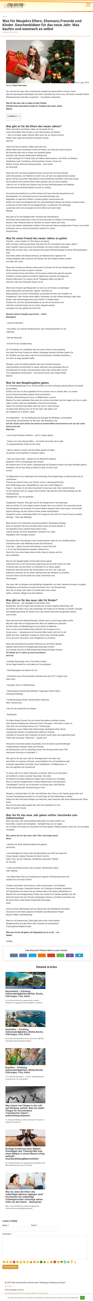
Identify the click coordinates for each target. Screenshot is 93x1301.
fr (39, 1293)
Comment (7, 1234)
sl (15, 1293)
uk (37, 1293)
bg (10, 1293)
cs (25, 1293)
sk (13, 1293)
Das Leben (13, 32)
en (6, 1293)
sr (34, 1293)
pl (27, 1293)
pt (46, 1293)
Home (4, 16)
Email (34, 1225)
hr (22, 1293)
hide (17, 116)
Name (5, 1225)
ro (30, 1293)
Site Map (8, 1286)
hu (19, 1293)
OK (82, 1298)
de (43, 1293)
